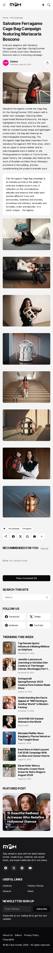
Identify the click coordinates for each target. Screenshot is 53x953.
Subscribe (42, 909)
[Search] (49, 5)
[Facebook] (13, 537)
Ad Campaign (16, 18)
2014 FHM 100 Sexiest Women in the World (30, 720)
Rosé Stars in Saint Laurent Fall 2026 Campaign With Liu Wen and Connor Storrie (33, 752)
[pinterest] (22, 868)
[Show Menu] (4, 5)
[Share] (47, 63)
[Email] (35, 537)
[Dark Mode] (43, 5)
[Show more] (42, 537)
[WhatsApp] (27, 537)
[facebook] (6, 868)
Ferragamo (27, 529)
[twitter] (14, 868)
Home (5, 18)
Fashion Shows (35, 885)
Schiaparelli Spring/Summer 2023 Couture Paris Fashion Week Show (34, 683)
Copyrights (8, 939)
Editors (18, 935)
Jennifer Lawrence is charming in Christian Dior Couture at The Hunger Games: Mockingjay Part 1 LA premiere (33, 664)
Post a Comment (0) (26, 578)
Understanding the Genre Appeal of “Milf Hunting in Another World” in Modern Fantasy (33, 702)
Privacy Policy (31, 935)
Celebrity (7, 885)
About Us (8, 935)
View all (44, 548)
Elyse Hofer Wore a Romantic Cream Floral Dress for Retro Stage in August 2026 (31, 770)
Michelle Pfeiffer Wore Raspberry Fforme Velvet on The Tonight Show (34, 736)
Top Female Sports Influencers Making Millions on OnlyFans (33, 646)
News (30, 891)
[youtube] (30, 868)
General (7, 891)
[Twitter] (20, 537)
